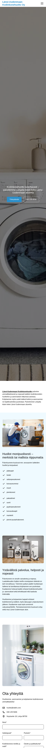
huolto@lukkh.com (14, 708)
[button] (41, 3)
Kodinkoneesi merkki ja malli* (11, 745)
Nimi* (4, 722)
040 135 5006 (31, 199)
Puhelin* (27, 733)
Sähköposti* (7, 733)
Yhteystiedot (14, 199)
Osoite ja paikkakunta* (32, 744)
